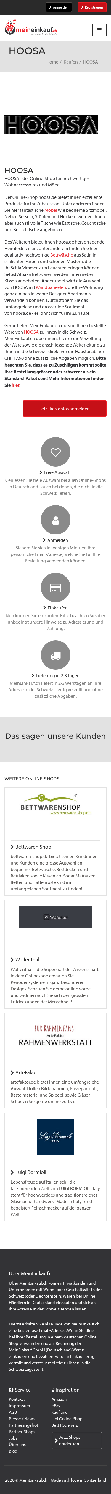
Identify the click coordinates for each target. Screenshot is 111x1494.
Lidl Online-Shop (67, 1418)
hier (15, 385)
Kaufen (71, 62)
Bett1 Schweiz (65, 1425)
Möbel (50, 210)
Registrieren (94, 7)
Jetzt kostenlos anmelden (65, 409)
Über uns (17, 1444)
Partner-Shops (22, 1431)
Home (52, 62)
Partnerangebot (23, 1425)
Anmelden (61, 7)
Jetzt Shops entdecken (69, 1440)
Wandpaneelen (51, 287)
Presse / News (22, 1418)
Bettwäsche (61, 255)
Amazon (59, 1399)
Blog (13, 1451)
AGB (13, 1412)
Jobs (13, 1438)
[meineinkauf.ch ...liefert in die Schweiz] (31, 28)
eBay (56, 1405)
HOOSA (31, 332)
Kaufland (59, 1412)
